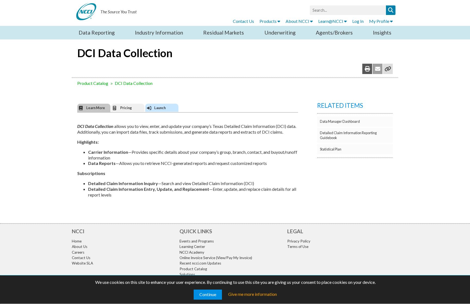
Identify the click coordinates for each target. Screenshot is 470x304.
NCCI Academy (192, 252)
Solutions (187, 274)
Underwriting (280, 32)
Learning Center (192, 246)
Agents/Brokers (334, 32)
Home (77, 241)
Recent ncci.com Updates (200, 263)
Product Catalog (92, 83)
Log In (358, 21)
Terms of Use (297, 246)
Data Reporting (97, 32)
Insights (382, 32)
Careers (78, 252)
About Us (79, 246)
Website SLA (82, 263)
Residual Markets (223, 32)
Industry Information (159, 32)
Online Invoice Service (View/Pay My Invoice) (216, 258)
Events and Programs (197, 241)
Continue (207, 294)
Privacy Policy (298, 241)
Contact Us (243, 21)
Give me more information (252, 294)
